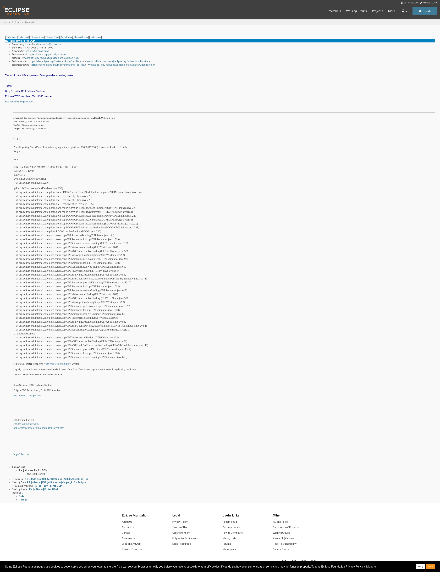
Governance (128, 538)
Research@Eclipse (283, 538)
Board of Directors (132, 549)
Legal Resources (181, 543)
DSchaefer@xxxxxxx (48, 44)
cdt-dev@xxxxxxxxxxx (37, 51)
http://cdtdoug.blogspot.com (19, 101)
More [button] (391, 11)
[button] (404, 11)
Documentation (231, 527)
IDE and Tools (280, 521)
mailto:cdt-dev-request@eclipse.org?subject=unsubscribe (121, 64)
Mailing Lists (229, 538)
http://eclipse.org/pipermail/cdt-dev (46, 54)
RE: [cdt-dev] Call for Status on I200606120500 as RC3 (58, 479)
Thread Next (52, 37)
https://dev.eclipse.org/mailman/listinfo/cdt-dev (56, 61)
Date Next (23, 37)
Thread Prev (37, 37)
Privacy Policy (180, 521)
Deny (420, 566)
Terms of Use (180, 527)
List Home (95, 37)
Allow (430, 566)
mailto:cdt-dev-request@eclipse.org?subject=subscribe (117, 61)
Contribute (16, 22)
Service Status (281, 549)
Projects (377, 11)
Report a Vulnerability (284, 543)
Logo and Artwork (131, 543)
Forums (227, 543)
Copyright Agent (181, 532)
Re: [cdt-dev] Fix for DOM (33, 470)
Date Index (66, 37)
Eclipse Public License (184, 538)
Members (335, 11)
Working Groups (356, 11)
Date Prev (11, 37)
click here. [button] (370, 566)
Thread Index (81, 37)
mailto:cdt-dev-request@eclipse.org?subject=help (51, 58)
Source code (30, 22)
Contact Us (128, 527)
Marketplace (229, 549)
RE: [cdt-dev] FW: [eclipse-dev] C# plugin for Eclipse (56, 482)
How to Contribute (233, 532)
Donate (426, 11)
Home (5, 22)
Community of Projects (286, 527)
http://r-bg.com (21, 454)
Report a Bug (230, 521)
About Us (127, 521)
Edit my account (410, 3)
